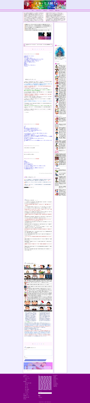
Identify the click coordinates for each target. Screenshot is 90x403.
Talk (39, 396)
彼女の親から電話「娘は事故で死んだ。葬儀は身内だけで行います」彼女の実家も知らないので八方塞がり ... (38, 332)
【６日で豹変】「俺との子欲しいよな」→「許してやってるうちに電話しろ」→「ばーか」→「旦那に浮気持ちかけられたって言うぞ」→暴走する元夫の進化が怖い (38, 227)
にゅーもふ (55, 380)
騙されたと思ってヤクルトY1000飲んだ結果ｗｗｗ (52, 21)
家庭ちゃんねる (55, 386)
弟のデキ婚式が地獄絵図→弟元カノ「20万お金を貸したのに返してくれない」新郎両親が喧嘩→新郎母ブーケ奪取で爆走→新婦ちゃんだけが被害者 (38, 232)
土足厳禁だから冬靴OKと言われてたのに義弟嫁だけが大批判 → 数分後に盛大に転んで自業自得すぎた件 (38, 215)
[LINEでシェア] (43, 49)
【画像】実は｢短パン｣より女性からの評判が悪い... (30, 316)
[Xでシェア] (33, 49)
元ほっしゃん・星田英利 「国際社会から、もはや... (45, 316)
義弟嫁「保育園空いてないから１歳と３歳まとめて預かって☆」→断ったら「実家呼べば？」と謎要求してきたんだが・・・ (38, 239)
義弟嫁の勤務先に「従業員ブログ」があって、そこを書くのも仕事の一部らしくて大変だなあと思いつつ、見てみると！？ (38, 242)
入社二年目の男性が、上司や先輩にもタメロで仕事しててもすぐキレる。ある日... (34, 20)
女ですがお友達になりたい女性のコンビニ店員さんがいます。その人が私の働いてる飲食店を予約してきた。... (38, 330)
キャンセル (33, 187)
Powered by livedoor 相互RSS (28, 31)
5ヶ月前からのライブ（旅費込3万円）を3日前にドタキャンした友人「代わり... (55, 17)
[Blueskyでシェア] (37, 49)
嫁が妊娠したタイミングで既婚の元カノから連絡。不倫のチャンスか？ (33, 329)
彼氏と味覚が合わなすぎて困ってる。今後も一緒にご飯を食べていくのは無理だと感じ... (35, 327)
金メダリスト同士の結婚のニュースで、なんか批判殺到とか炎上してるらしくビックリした (36, 27)
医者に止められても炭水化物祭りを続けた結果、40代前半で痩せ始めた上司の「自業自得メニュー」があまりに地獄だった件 (38, 249)
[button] (65, 61)
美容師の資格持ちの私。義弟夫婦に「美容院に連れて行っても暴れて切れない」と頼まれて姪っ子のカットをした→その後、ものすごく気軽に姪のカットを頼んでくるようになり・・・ (38, 217)
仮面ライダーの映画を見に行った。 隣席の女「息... (30, 312)
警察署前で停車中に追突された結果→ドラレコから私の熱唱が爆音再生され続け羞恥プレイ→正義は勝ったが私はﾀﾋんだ (38, 247)
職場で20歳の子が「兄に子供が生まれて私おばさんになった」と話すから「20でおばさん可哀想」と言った (38, 105)
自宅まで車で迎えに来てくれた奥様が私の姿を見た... (45, 318)
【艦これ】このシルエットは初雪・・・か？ (44, 317)
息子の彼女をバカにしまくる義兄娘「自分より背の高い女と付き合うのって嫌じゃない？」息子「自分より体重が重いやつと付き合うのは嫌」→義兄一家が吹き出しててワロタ (38, 212)
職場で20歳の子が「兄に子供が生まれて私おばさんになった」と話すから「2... (55, 20)
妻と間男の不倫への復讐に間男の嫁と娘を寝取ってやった (31, 328)
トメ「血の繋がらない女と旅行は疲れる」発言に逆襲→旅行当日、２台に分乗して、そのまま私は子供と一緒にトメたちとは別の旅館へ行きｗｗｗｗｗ (38, 202)
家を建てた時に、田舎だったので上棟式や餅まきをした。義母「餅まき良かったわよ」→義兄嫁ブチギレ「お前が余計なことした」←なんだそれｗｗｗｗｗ (38, 225)
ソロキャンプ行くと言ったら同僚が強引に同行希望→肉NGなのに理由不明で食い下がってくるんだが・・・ (38, 237)
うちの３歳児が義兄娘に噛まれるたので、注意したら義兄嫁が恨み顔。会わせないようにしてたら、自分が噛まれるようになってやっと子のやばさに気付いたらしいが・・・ (38, 220)
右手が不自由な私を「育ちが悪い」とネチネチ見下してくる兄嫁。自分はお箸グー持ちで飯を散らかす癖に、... (38, 331)
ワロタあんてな (55, 385)
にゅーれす (55, 381)
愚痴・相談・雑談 (26, 187)
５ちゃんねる (40, 397)
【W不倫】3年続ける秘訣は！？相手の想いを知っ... (45, 313)
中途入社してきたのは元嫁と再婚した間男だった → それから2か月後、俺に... (33, 18)
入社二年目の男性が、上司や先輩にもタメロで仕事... (30, 313)
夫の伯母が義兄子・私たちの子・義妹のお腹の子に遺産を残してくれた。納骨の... (56, 19)
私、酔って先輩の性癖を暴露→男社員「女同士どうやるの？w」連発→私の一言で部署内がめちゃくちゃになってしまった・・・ (38, 235)
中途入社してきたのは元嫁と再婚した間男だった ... (30, 317)
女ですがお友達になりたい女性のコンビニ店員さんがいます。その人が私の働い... (34, 19)
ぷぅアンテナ (55, 382)
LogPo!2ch (55, 376)
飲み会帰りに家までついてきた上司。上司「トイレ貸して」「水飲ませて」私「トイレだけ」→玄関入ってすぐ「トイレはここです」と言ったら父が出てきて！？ (38, 210)
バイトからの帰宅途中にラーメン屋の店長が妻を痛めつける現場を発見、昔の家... (34, 17)
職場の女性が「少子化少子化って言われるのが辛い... (30, 318)
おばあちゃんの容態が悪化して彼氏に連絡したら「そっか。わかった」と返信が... (34, 21)
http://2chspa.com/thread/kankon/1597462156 (46, 173)
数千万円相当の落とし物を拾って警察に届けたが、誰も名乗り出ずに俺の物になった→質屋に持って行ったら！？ (38, 230)
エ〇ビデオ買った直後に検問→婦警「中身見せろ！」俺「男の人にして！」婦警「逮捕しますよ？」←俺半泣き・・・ (38, 205)
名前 (24, 356)
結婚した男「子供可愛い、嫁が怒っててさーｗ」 (31, 28)
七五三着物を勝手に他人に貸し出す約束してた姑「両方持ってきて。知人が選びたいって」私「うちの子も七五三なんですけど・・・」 (38, 222)
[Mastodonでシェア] (35, 49)
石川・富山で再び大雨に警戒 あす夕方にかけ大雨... (45, 312)
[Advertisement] (31, 37)
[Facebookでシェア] (39, 49)
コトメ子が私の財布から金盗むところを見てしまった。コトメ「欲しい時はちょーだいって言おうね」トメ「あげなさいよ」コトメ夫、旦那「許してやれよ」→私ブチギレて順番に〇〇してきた (38, 207)
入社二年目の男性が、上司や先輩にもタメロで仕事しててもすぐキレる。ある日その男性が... (36, 88)
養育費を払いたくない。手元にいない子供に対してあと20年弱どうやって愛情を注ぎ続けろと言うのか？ (37, 24)
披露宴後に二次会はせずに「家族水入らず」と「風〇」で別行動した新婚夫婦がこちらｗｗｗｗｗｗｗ (38, 244)
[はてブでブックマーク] (41, 49)
